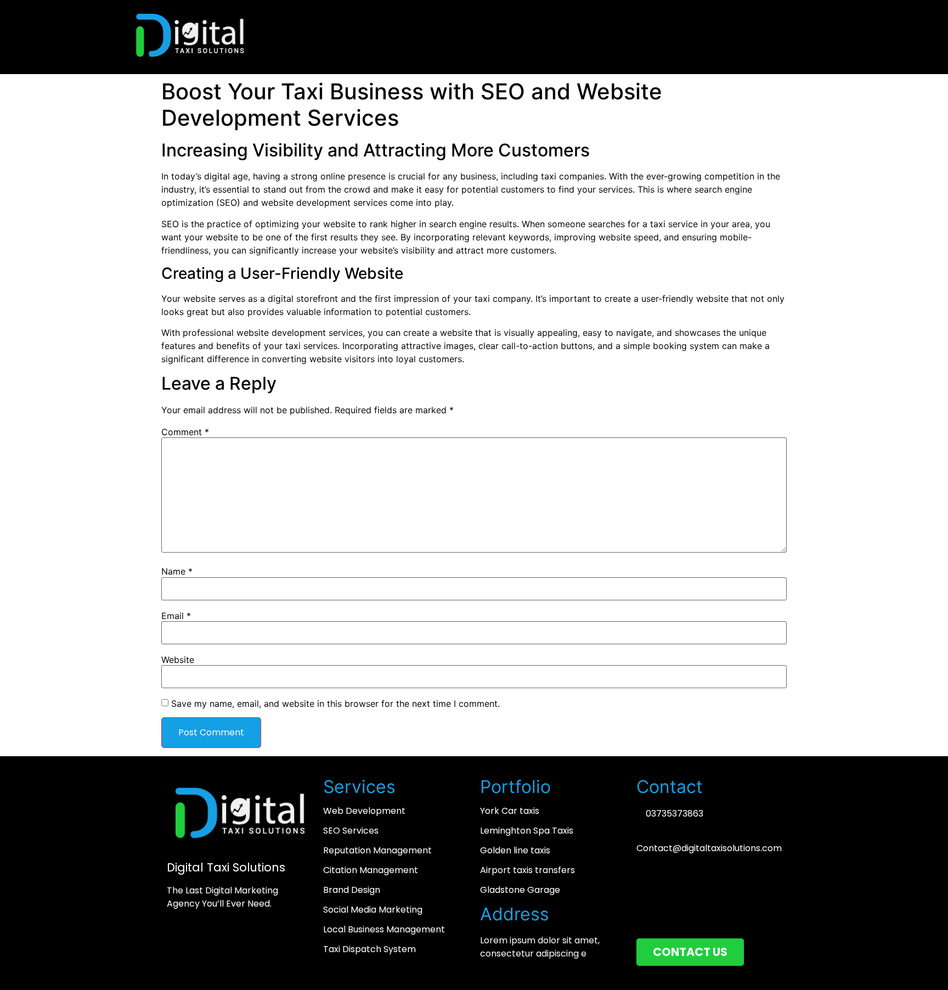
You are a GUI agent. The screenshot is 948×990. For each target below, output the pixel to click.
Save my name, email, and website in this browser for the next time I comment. (335, 703)
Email (176, 615)
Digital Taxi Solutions (226, 867)
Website (177, 659)
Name (177, 571)
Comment (185, 432)
